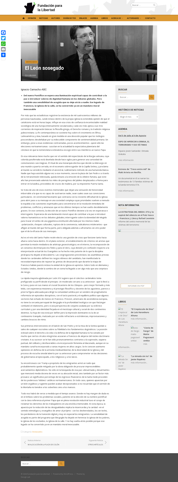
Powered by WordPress (63, 474)
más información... (126, 190)
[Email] (3, 49)
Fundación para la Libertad (50, 7)
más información (126, 160)
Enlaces (83, 18)
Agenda (94, 18)
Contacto (150, 18)
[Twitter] (3, 38)
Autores (55, 18)
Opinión (32, 18)
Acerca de (116, 18)
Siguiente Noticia (95, 442)
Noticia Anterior (43, 442)
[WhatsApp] (3, 44)
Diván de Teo (69, 18)
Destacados (31, 62)
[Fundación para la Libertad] (23, 18)
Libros (104, 18)
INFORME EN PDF (136, 286)
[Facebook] (3, 32)
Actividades (133, 18)
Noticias (43, 18)
